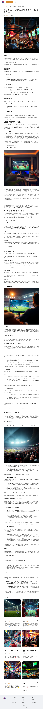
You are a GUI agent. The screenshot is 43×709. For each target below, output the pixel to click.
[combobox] (27, 2)
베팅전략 (6, 6)
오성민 (7, 15)
